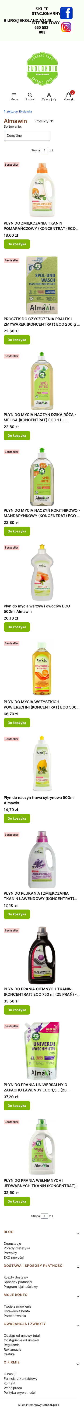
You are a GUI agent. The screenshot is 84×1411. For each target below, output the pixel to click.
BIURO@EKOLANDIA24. (25, 21)
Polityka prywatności (19, 1392)
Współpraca (13, 1388)
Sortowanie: (13, 126)
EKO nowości (14, 1257)
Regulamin (12, 1345)
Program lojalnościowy (21, 1286)
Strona (35, 150)
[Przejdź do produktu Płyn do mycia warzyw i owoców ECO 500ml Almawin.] (42, 572)
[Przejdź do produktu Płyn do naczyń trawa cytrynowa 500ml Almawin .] (42, 764)
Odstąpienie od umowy (21, 1340)
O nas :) (10, 1374)
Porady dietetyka (17, 1248)
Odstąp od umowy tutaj (22, 1335)
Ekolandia (18, 111)
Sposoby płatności (18, 1282)
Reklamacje (12, 1349)
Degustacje (12, 1243)
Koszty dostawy (16, 1277)
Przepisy (10, 1253)
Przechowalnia (15, 1316)
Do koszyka (17, 244)
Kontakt (9, 1383)
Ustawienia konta (17, 1311)
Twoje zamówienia (18, 1306)
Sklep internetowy (37, 1405)
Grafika (9, 1354)
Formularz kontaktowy (21, 1378)
